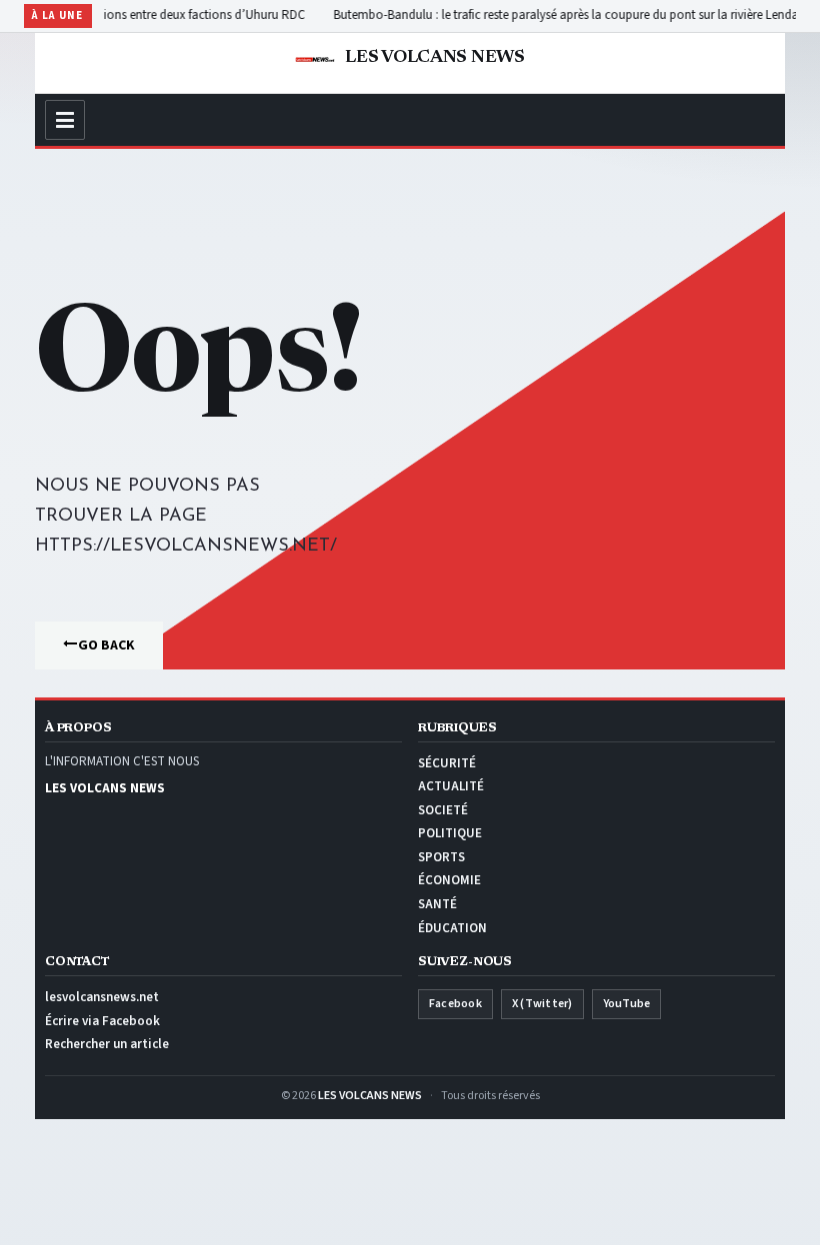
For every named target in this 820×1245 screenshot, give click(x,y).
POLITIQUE (450, 833)
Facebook (455, 1003)
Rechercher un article (107, 1044)
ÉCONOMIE (449, 880)
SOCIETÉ (443, 810)
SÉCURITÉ (447, 763)
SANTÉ (437, 904)
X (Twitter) (542, 1003)
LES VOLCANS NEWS (370, 1095)
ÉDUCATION (452, 928)
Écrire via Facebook (102, 1021)
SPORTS (441, 857)
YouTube (627, 1003)
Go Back (106, 645)
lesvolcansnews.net (102, 997)
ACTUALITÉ (451, 786)
